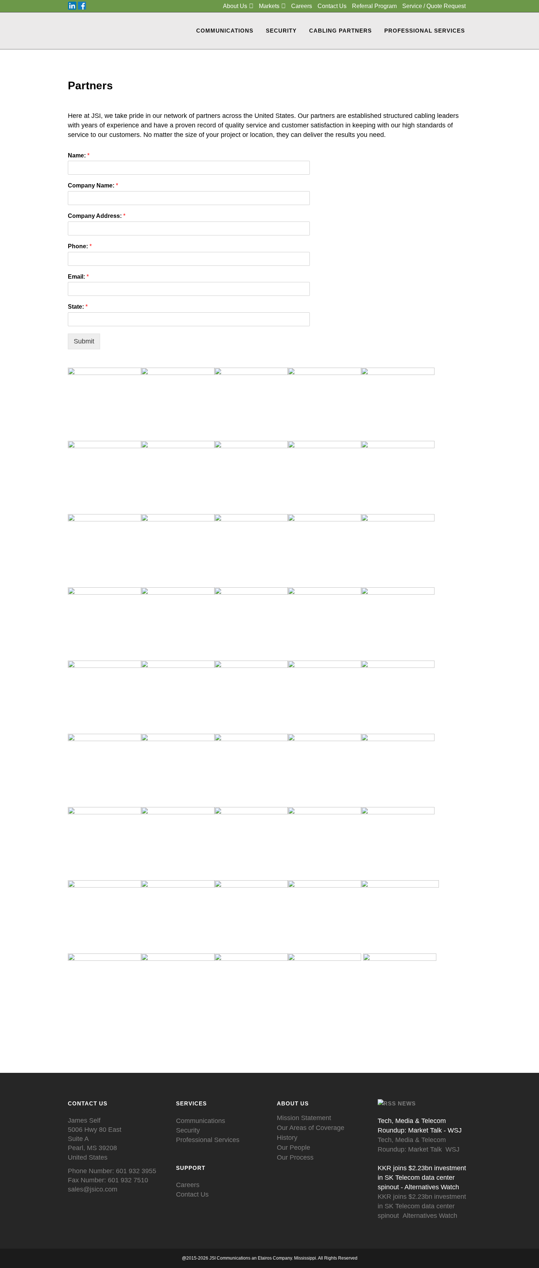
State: (78, 307)
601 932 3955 (136, 1171)
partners (208, 115)
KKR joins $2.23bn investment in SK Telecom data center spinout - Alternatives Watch (422, 1177)
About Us (235, 6)
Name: (78, 155)
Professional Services (207, 1140)
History (287, 1137)
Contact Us (332, 6)
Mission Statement (304, 1118)
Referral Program (374, 6)
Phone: (80, 246)
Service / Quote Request (434, 6)
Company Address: (96, 216)
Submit (84, 341)
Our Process (295, 1157)
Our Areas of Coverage (310, 1128)
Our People (293, 1147)
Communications (200, 1120)
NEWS (407, 1103)
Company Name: (93, 185)
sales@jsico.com (92, 1189)
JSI (96, 115)
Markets (269, 6)
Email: (78, 277)
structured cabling (409, 115)
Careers (301, 6)
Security (188, 1130)
